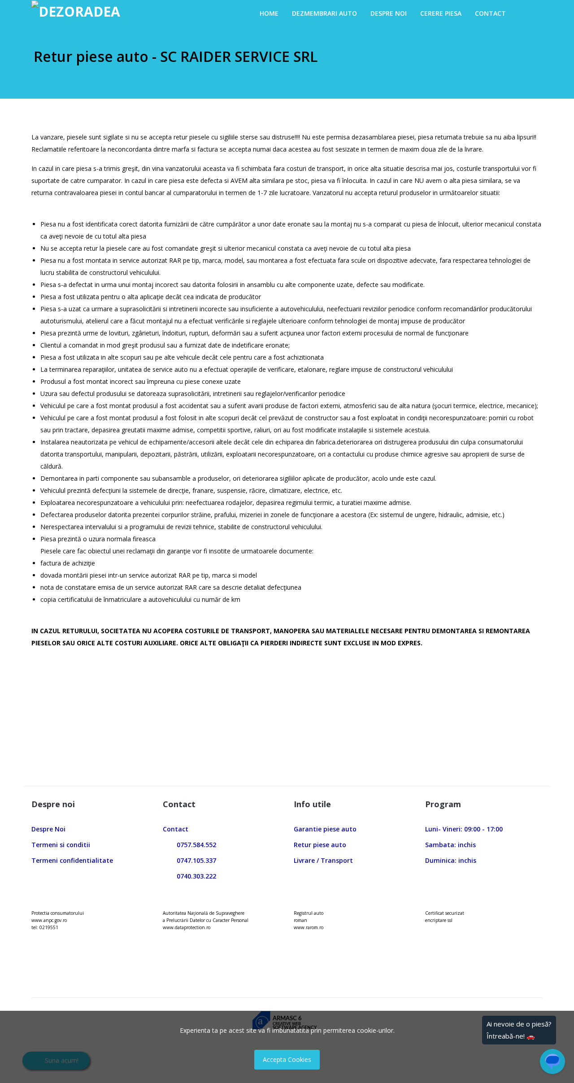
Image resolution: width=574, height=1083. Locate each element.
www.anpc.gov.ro (49, 920)
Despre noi (388, 13)
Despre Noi (48, 829)
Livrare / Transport (323, 860)
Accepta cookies (287, 1059)
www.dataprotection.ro (186, 927)
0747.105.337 (193, 860)
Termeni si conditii (60, 844)
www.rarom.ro (308, 927)
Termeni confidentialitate (72, 860)
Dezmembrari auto (324, 13)
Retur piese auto (320, 844)
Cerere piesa (440, 13)
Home (269, 13)
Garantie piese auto (325, 829)
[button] (521, 13)
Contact (490, 13)
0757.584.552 (193, 844)
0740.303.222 (193, 876)
